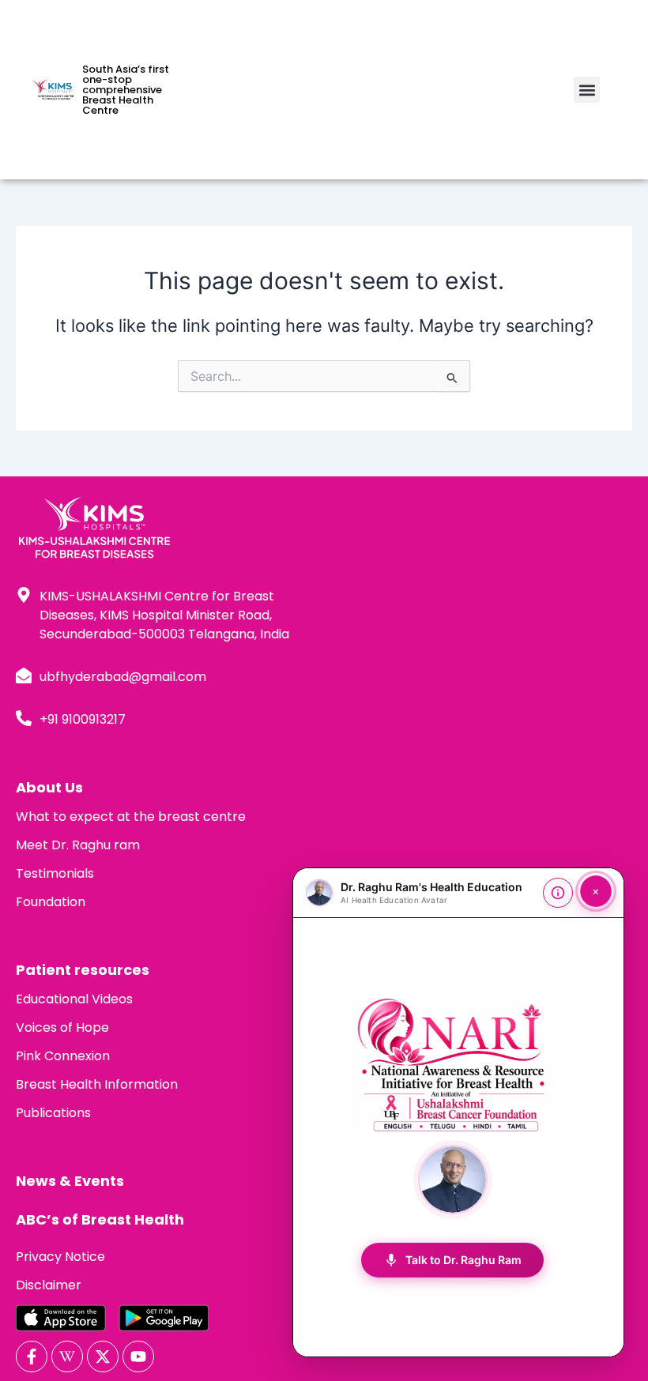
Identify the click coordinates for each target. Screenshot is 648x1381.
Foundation (50, 902)
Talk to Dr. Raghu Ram (452, 1260)
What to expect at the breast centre (131, 816)
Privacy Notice (60, 1256)
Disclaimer (48, 1285)
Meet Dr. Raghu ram (78, 845)
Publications (53, 1113)
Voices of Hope (62, 1027)
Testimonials (55, 873)
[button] (587, 90)
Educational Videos (74, 999)
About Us (49, 787)
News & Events (70, 1181)
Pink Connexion (63, 1056)
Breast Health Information (97, 1084)
